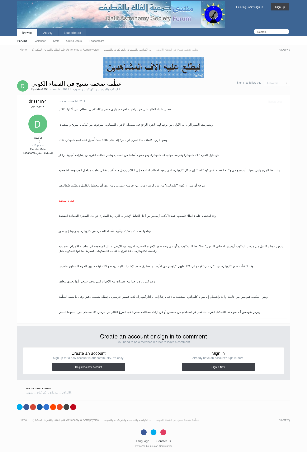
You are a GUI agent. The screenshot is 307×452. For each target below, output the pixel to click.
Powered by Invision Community (153, 446)
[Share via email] (66, 407)
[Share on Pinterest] (73, 407)
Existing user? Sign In (250, 7)
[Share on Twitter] (20, 407)
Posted (72, 101)
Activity (47, 33)
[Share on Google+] (33, 407)
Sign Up (280, 7)
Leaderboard (96, 41)
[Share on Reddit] (53, 407)
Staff (56, 41)
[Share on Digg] (40, 407)
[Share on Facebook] (26, 407)
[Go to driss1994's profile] (22, 86)
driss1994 (42, 89)
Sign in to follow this (249, 82)
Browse (27, 33)
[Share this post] (286, 101)
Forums (22, 41)
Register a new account (88, 367)
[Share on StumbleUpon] (60, 407)
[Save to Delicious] (46, 407)
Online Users (74, 41)
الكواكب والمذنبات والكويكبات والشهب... (98, 89)
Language (143, 441)
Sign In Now (218, 367)
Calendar (40, 41)
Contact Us (163, 441)
